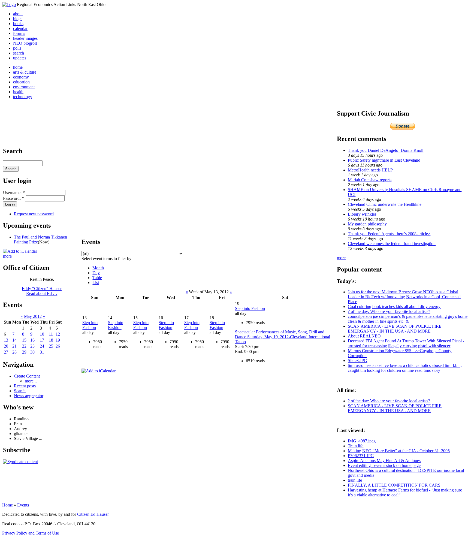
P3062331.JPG (361, 455)
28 (14, 352)
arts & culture (24, 72)
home (18, 67)
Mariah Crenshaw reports (369, 179)
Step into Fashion (90, 325)
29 (24, 352)
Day (96, 272)
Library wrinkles (362, 214)
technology (22, 96)
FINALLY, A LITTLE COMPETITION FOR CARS (394, 485)
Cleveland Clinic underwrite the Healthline (384, 204)
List (95, 282)
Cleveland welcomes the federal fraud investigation (392, 243)
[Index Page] (9, 4)
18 (51, 340)
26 (58, 346)
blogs (17, 18)
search (18, 53)
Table (97, 277)
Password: (13, 198)
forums (19, 33)
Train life (355, 446)
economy (21, 77)
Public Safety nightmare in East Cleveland (384, 160)
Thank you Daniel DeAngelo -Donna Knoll (385, 150)
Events (23, 505)
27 (6, 352)
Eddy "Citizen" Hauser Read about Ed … (42, 291)
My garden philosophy (367, 224)
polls (17, 48)
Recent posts (25, 386)
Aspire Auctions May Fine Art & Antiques (384, 460)
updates (19, 58)
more (7, 256)
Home (7, 505)
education (21, 82)
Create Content (27, 376)
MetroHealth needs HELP (370, 170)
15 (24, 340)
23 (32, 346)
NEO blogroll (25, 43)
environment (24, 87)
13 (6, 340)
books (18, 23)
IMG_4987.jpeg (362, 441)
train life (355, 480)
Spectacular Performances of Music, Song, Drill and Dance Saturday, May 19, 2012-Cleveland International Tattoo (282, 337)
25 (51, 346)
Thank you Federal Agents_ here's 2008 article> (389, 233)
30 (32, 352)
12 (58, 334)
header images (25, 38)
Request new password (34, 214)
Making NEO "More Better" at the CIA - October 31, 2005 (399, 450)
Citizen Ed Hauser (93, 514)
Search (20, 390)
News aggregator (28, 395)
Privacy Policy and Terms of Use (30, 533)
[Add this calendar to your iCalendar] (20, 251)
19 (58, 340)
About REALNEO (364, 336)
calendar (20, 28)
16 (32, 340)
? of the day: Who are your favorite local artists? (389, 311)
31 (42, 352)
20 (6, 346)
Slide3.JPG (357, 360)
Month (98, 268)
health (18, 91)
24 (42, 346)
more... (31, 381)
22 (24, 346)
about (18, 13)
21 (14, 346)
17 (42, 340)
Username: (14, 192)
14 (14, 340)
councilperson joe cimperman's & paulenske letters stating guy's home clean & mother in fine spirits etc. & (407, 319)
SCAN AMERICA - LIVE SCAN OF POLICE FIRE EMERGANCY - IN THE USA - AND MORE (395, 328)
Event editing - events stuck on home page (384, 465)
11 (51, 334)
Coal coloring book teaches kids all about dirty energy (394, 306)
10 (42, 334)
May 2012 (33, 316)
